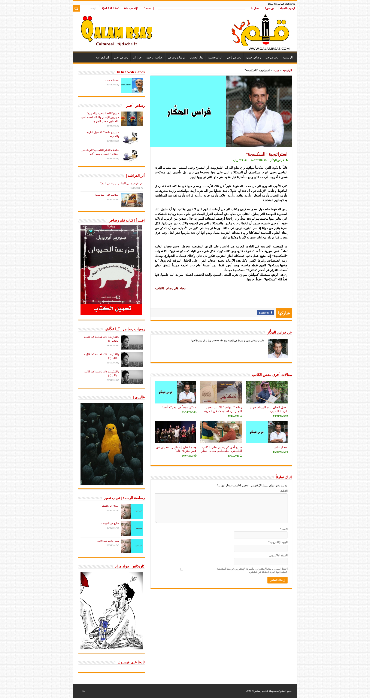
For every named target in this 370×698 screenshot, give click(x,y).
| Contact (149, 8)
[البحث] (76, 8)
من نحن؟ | (269, 8)
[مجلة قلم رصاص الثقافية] (185, 29)
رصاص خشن (253, 57)
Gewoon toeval (111, 80)
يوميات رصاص (176, 57)
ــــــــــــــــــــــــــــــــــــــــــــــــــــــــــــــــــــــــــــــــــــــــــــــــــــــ (201, 8)
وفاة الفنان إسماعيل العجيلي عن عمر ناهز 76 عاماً (176, 448)
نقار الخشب (196, 57)
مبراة (276, 70)
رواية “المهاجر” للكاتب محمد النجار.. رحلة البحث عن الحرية (223, 409)
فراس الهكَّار (277, 160)
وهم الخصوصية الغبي (108, 540)
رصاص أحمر (121, 57)
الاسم (284, 528)
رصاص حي (272, 57)
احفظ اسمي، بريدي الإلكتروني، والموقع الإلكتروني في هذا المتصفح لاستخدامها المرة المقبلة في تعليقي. (252, 570)
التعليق (284, 490)
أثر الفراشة (102, 57)
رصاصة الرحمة (154, 57)
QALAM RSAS (110, 8)
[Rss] (83, 691)
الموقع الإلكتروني (278, 555)
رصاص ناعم (234, 57)
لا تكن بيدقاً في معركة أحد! (179, 407)
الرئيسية (288, 57)
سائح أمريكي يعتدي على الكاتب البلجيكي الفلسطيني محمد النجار (221, 448)
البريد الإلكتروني (278, 542)
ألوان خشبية (215, 57)
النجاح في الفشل (110, 505)
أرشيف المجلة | (287, 8)
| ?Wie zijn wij (131, 8)
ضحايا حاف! (280, 447)
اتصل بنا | (254, 8)
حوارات (137, 57)
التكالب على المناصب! (107, 194)
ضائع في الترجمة (110, 523)
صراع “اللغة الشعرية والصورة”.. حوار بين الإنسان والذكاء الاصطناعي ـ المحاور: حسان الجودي (100, 117)
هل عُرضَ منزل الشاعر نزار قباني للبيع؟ (121, 183)
